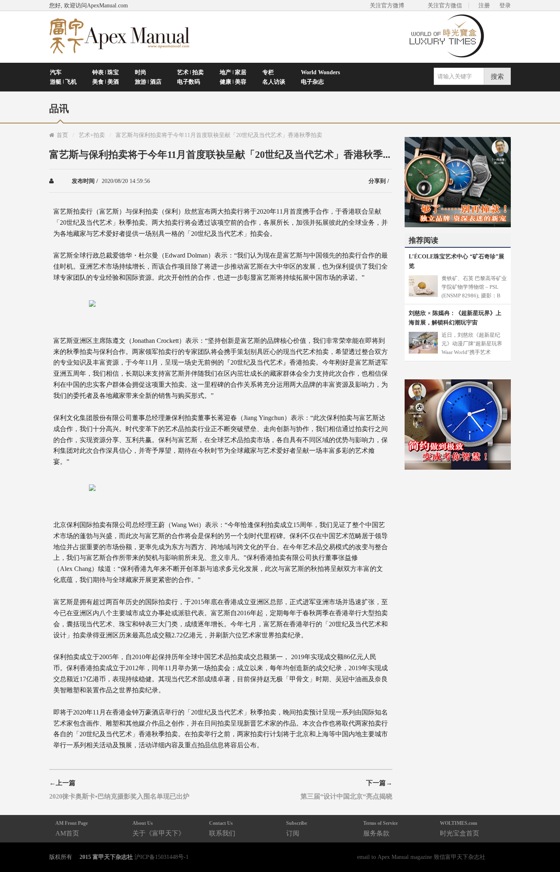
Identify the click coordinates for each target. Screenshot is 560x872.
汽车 (55, 72)
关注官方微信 (445, 5)
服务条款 (380, 828)
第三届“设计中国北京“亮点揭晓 (346, 796)
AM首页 (71, 828)
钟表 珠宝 (105, 72)
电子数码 (188, 81)
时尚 (140, 72)
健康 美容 (233, 81)
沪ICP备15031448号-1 (161, 857)
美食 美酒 (105, 81)
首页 (62, 135)
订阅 (296, 828)
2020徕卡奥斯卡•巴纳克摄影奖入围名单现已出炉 (119, 796)
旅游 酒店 (148, 81)
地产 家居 (233, 72)
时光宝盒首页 (459, 828)
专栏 (268, 72)
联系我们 (222, 828)
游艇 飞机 (63, 81)
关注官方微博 (387, 5)
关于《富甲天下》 (158, 828)
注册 (484, 5)
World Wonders (320, 72)
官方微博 (544, 846)
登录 (505, 5)
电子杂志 (312, 81)
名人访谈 (273, 81)
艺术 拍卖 (190, 72)
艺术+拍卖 (92, 135)
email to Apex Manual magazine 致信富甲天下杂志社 (421, 857)
